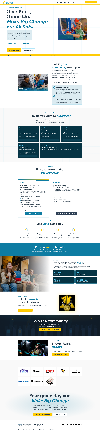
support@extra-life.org (50, 429)
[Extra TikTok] (73, 424)
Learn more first (60, 414)
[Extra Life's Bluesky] (79, 424)
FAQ (33, 429)
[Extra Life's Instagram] (65, 424)
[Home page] (8, 2)
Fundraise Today (91, 2)
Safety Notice (28, 429)
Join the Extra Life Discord (50, 330)
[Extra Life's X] (81, 424)
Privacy (19, 429)
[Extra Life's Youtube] (63, 424)
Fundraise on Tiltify (33, 213)
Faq (68, 2)
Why (58, 2)
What (61, 2)
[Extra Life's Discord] (68, 424)
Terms (23, 429)
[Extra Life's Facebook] (71, 424)
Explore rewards (25, 310)
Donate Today (28, 50)
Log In (79, 2)
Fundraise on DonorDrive (66, 213)
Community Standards (40, 429)
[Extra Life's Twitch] (76, 424)
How (65, 2)
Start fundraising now (42, 414)
